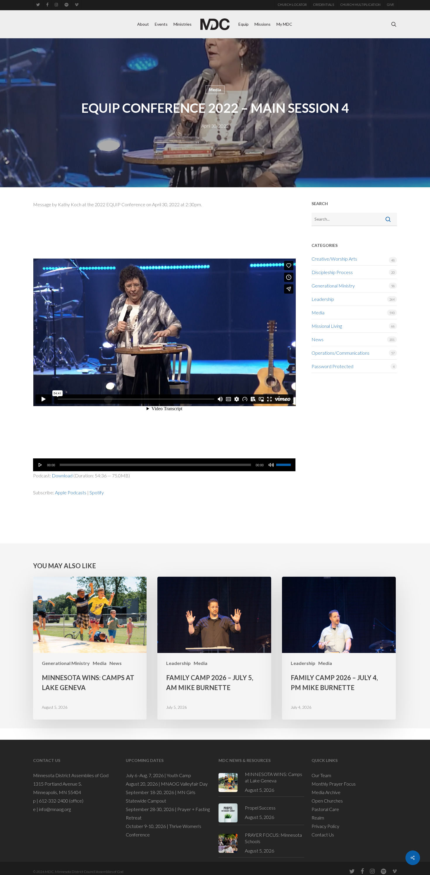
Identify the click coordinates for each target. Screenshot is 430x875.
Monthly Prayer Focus (334, 783)
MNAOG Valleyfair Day (184, 783)
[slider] (284, 463)
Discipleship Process (332, 272)
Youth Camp (179, 775)
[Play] (40, 465)
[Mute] (271, 465)
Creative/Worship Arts (334, 258)
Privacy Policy (325, 826)
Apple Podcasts (70, 492)
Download (62, 475)
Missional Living (327, 326)
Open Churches (327, 800)
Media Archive (326, 792)
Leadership (323, 299)
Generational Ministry (333, 285)
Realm (318, 817)
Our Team (321, 775)
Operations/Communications (340, 353)
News (318, 339)
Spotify (97, 492)
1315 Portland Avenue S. (57, 783)
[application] (164, 464)
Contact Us (323, 834)
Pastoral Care (325, 809)
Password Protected (332, 366)
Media (215, 89)
